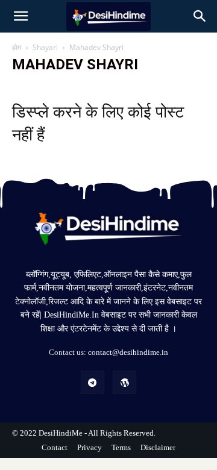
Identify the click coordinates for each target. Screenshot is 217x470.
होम (16, 47)
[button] (20, 16)
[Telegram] (92, 382)
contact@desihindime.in (128, 352)
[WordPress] (124, 382)
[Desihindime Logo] (108, 226)
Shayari (45, 47)
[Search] (200, 16)
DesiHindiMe (61, 432)
